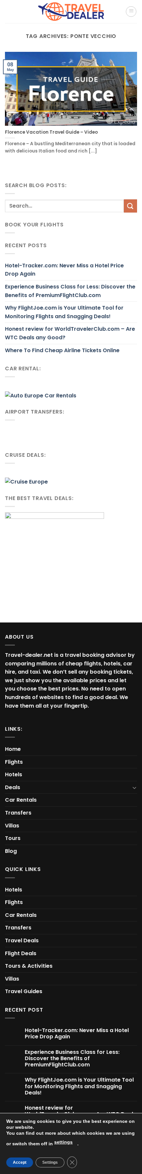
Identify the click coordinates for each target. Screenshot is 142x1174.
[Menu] (131, 11)
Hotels (13, 774)
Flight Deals (20, 953)
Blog (11, 851)
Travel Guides (23, 991)
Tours (12, 838)
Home (13, 749)
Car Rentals (21, 800)
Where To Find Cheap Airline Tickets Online (62, 350)
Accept (19, 1162)
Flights (14, 762)
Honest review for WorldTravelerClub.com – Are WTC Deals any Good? (70, 333)
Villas (12, 825)
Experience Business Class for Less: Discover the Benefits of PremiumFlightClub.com (70, 291)
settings (63, 1142)
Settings (50, 1162)
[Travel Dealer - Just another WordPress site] (71, 11)
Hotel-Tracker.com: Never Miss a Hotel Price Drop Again (64, 270)
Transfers (18, 813)
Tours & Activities (29, 966)
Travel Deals (22, 940)
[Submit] (130, 205)
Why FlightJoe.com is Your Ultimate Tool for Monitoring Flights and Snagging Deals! (64, 312)
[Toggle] (134, 787)
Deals (12, 787)
